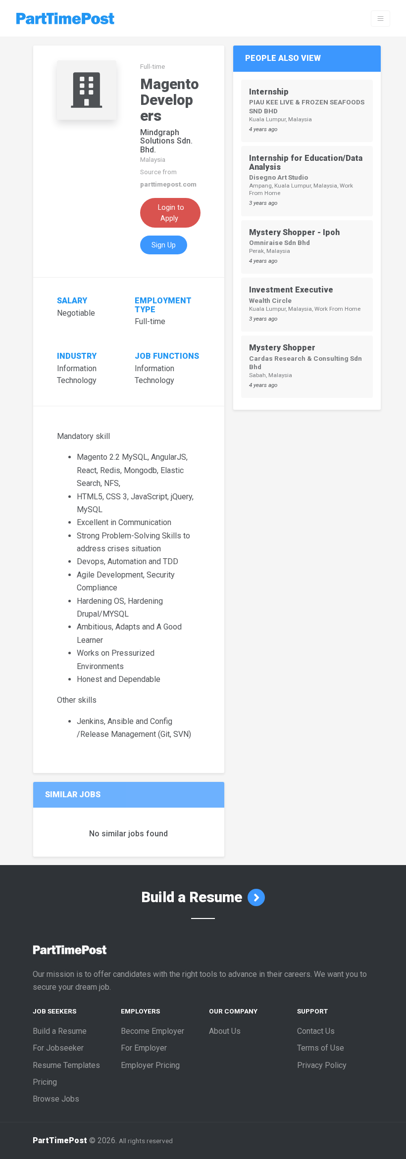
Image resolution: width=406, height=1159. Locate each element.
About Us (225, 1031)
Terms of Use (320, 1048)
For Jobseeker (58, 1048)
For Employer (144, 1048)
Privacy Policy (322, 1065)
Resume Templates (66, 1065)
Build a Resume (193, 897)
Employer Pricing (150, 1065)
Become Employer (152, 1031)
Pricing (45, 1082)
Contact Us (316, 1031)
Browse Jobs (56, 1099)
